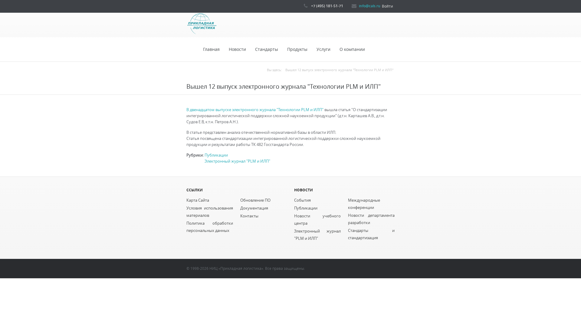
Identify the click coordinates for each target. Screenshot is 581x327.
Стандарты (266, 49)
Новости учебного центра (317, 219)
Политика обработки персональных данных (209, 227)
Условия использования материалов (209, 212)
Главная (211, 49)
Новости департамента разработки (371, 219)
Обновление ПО (255, 200)
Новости (237, 49)
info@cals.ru (369, 5)
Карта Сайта (197, 200)
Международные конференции (364, 204)
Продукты (297, 49)
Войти (387, 6)
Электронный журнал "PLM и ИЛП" (237, 161)
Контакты (249, 216)
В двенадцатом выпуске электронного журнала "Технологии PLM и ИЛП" (255, 109)
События (302, 200)
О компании (352, 49)
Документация (254, 208)
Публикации (216, 155)
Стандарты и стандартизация (371, 234)
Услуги (323, 49)
